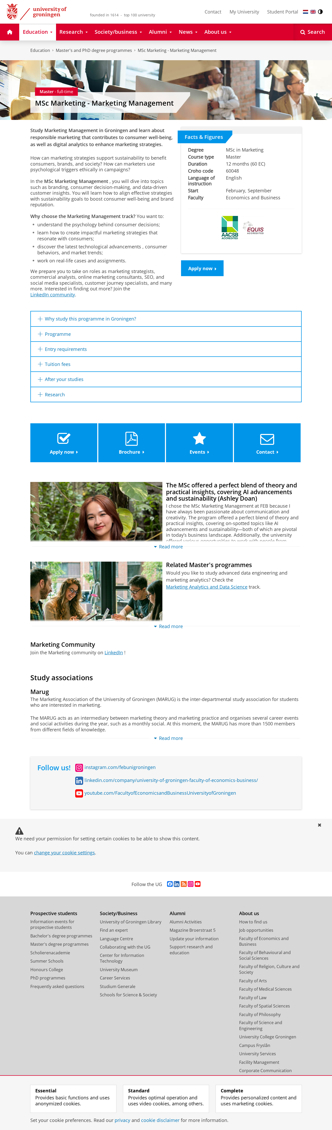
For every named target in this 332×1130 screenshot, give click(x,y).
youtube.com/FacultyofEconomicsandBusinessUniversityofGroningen (160, 793)
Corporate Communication (265, 1070)
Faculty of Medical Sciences (265, 989)
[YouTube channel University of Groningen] (197, 884)
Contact (213, 12)
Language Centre (116, 939)
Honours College (46, 969)
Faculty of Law (252, 997)
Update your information (194, 939)
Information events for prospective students (52, 924)
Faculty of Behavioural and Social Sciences (265, 955)
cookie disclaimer (160, 1120)
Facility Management (259, 1062)
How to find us (253, 922)
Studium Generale (117, 986)
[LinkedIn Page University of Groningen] (176, 884)
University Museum (119, 969)
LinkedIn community (52, 295)
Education (40, 50)
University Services (257, 1054)
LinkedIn (114, 652)
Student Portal (282, 12)
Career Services (115, 978)
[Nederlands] (305, 12)
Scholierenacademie (50, 953)
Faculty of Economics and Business (264, 941)
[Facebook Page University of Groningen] (170, 884)
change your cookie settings (64, 852)
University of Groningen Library (130, 922)
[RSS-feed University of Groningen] (184, 884)
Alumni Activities (186, 922)
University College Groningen (267, 1037)
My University (244, 12)
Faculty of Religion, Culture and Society (269, 969)
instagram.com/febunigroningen (120, 767)
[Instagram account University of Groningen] (190, 884)
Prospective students (53, 913)
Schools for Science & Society (128, 995)
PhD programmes (47, 978)
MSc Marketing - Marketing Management (177, 50)
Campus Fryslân (254, 1045)
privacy (122, 1120)
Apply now (200, 268)
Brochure (129, 452)
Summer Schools (47, 961)
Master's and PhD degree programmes (94, 50)
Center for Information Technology (122, 958)
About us (249, 913)
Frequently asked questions (57, 986)
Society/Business (118, 913)
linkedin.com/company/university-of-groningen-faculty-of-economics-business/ (171, 780)
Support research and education (191, 950)
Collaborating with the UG (125, 947)
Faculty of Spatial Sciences (264, 1006)
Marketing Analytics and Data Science (206, 587)
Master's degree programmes (59, 944)
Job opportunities (256, 930)
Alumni (177, 913)
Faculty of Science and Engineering (260, 1025)
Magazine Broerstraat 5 (193, 930)
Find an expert (114, 930)
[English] (313, 12)
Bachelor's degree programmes (61, 936)
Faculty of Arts (253, 981)
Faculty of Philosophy (260, 1014)
